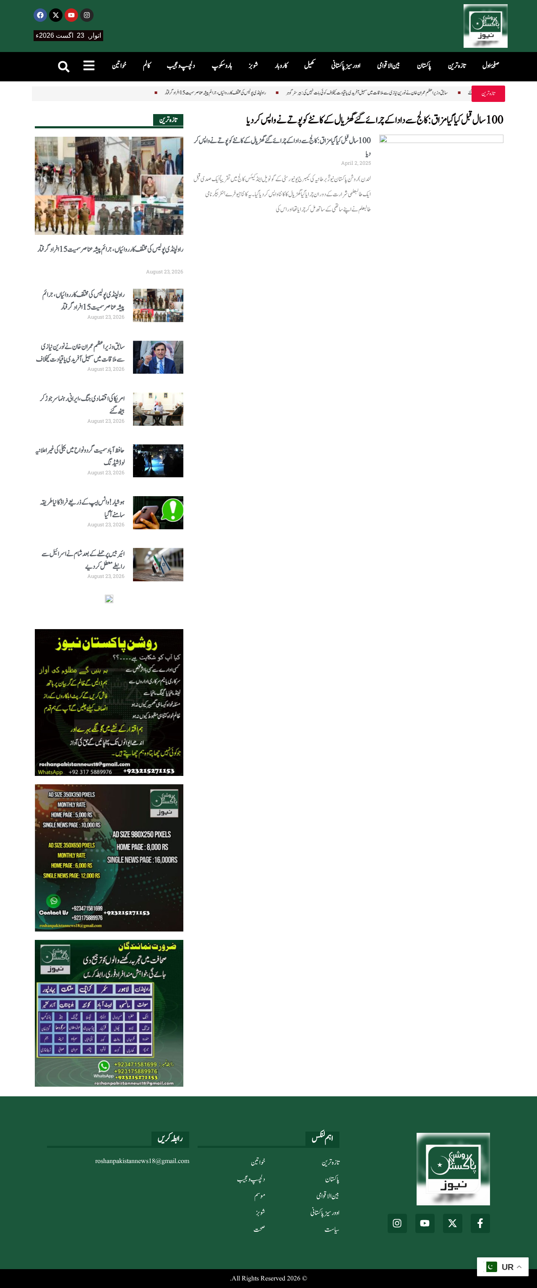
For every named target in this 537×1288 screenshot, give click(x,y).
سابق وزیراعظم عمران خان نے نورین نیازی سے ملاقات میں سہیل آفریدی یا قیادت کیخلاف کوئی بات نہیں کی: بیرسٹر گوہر (344, 92)
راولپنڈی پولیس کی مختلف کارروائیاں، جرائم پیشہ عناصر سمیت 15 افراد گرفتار (192, 92)
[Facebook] (40, 15)
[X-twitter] (56, 15)
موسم (259, 1196)
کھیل (309, 66)
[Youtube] (71, 15)
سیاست (331, 1230)
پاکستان (424, 66)
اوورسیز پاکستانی (345, 66)
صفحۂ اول (490, 66)
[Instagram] (87, 15)
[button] (63, 66)
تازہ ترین (457, 66)
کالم (146, 66)
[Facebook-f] (480, 1223)
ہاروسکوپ (222, 66)
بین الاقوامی (388, 66)
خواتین (119, 66)
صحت (259, 1230)
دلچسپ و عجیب (181, 66)
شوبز (253, 66)
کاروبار (281, 66)
